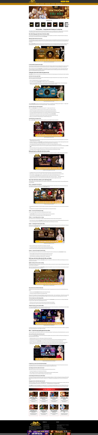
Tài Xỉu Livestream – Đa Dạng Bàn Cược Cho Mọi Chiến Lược (43, 398)
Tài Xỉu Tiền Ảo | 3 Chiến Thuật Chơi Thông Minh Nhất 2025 (54, 398)
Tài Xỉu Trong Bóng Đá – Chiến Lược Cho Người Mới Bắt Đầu (54, 411)
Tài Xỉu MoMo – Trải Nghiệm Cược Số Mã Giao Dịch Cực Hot (33, 411)
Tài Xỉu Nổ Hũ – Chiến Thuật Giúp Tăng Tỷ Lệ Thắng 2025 (43, 411)
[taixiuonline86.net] (33, 1)
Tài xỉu (30, 385)
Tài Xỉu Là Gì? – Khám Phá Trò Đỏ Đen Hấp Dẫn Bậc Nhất (64, 398)
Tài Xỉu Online (31, 426)
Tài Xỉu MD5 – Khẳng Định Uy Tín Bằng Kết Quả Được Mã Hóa (33, 398)
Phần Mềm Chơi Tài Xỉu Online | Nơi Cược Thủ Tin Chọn (64, 411)
